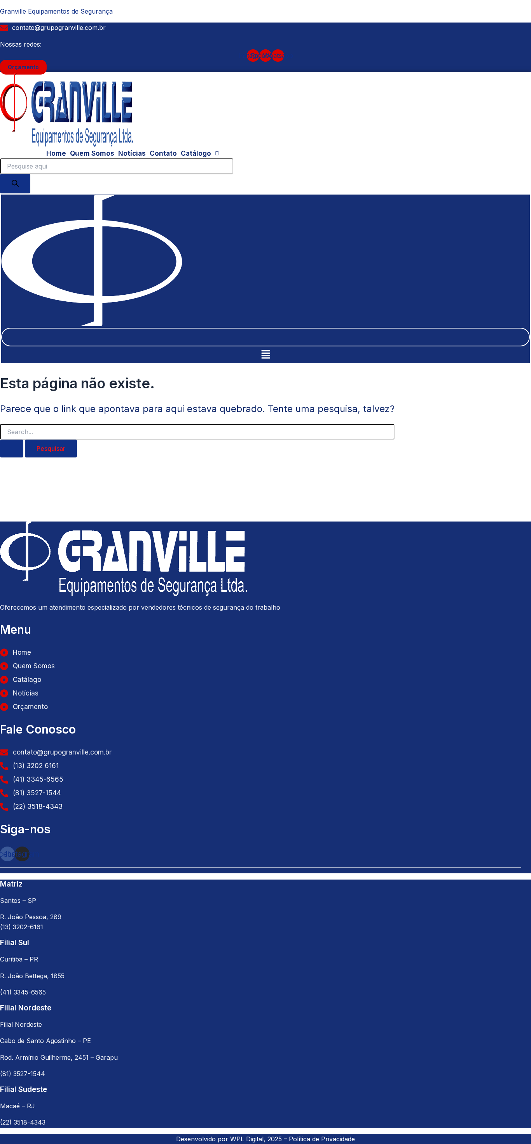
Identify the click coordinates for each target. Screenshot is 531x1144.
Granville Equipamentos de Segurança (56, 11)
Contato (163, 153)
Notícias (132, 153)
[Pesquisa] (15, 183)
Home (56, 153)
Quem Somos (92, 153)
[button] (200, 153)
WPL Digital (247, 1139)
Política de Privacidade (322, 1139)
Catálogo (196, 153)
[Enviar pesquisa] (11, 448)
